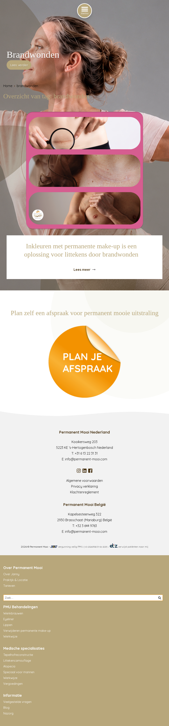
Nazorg (8, 713)
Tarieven (9, 586)
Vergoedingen (13, 684)
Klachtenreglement (84, 492)
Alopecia (9, 666)
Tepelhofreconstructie (18, 655)
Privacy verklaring (84, 486)
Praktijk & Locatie (15, 580)
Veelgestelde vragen (17, 702)
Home (7, 86)
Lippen (7, 625)
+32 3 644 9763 (86, 526)
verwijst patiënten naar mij (132, 546)
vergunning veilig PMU (82, 546)
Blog (6, 708)
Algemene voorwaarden (84, 480)
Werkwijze (10, 636)
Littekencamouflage (17, 660)
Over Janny (11, 574)
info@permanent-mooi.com (86, 459)
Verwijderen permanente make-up (27, 631)
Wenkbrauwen (13, 613)
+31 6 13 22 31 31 (86, 453)
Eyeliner (8, 619)
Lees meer (82, 270)
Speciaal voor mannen (18, 672)
